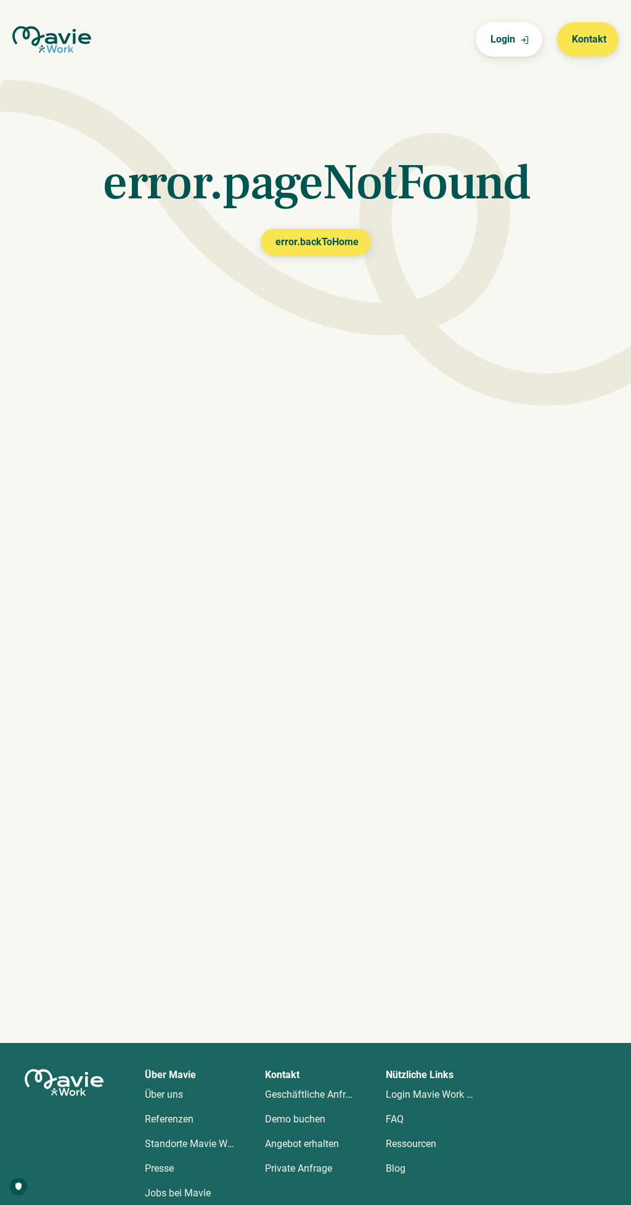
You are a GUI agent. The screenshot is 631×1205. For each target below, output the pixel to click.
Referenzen (169, 1119)
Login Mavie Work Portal (439, 1094)
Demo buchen (295, 1119)
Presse (159, 1168)
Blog (395, 1168)
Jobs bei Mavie (178, 1193)
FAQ (395, 1119)
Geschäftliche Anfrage (313, 1094)
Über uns (164, 1094)
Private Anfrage (298, 1168)
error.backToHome (317, 242)
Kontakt (589, 39)
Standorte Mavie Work (193, 1144)
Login (503, 39)
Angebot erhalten (302, 1144)
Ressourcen (411, 1144)
